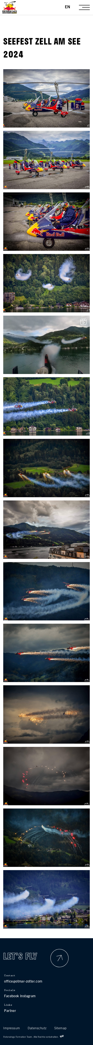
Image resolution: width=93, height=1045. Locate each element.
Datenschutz (37, 1028)
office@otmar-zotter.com (23, 981)
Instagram (28, 996)
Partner (10, 1010)
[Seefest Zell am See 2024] (46, 125)
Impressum (11, 1028)
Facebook (11, 996)
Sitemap (60, 1028)
